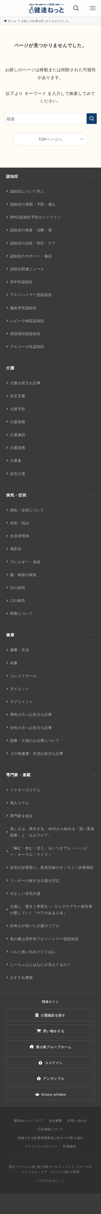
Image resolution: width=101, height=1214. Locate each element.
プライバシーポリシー (41, 1146)
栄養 (14, 662)
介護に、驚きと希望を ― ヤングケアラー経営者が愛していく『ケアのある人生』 (51, 909)
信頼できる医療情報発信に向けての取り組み (50, 1137)
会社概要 (55, 1120)
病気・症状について (27, 509)
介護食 (15, 460)
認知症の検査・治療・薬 (31, 229)
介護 (10, 368)
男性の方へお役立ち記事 (31, 714)
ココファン (54, 1062)
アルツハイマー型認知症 (31, 294)
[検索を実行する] (91, 118)
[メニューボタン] (92, 8)
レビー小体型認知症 (27, 320)
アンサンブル (53, 1078)
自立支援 (17, 395)
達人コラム (19, 802)
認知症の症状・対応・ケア (33, 242)
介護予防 (17, 408)
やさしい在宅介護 (25, 893)
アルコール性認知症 (27, 346)
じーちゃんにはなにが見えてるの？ (40, 964)
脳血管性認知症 (23, 307)
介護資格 (17, 447)
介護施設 (17, 434)
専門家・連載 (18, 774)
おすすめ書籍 (21, 977)
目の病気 (17, 587)
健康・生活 (19, 649)
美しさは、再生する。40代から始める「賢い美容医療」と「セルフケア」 (52, 832)
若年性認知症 (21, 281)
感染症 (15, 548)
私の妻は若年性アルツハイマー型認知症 (44, 938)
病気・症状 (16, 495)
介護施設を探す (53, 1015)
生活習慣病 (19, 535)
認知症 (12, 176)
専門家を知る (21, 815)
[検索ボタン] (76, 8)
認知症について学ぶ (27, 191)
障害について (21, 613)
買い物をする (53, 1030)
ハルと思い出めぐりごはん (33, 951)
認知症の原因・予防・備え (33, 204)
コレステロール (23, 675)
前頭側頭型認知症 (25, 333)
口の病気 (17, 600)
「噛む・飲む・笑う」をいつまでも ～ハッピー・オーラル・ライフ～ (49, 851)
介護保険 (17, 421)
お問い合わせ (77, 1120)
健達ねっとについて (29, 1120)
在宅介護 (17, 473)
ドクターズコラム (25, 789)
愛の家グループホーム (53, 1046)
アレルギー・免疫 (25, 561)
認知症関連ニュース (27, 268)
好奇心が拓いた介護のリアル (35, 925)
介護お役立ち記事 (25, 382)
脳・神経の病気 (23, 574)
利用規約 (69, 1146)
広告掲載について (50, 1129)
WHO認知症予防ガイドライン (35, 216)
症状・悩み (19, 522)
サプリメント (21, 701)
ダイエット (19, 688)
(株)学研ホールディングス (55, 1166)
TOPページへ (50, 139)
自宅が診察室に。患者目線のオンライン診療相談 (52, 867)
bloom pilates (53, 1094)
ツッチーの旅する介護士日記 (35, 880)
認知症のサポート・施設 (31, 255)
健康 (10, 634)
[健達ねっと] (47, 8)
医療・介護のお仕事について (35, 740)
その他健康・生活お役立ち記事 (36, 753)
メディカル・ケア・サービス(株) (45, 1171)
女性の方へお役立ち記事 (31, 727)
